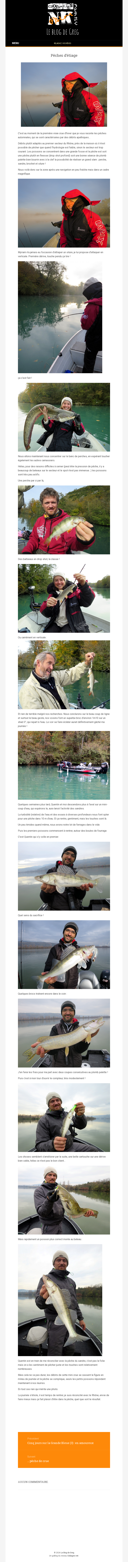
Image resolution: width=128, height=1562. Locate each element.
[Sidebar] (13, 43)
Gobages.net (72, 1556)
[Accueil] (63, 14)
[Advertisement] (64, 1523)
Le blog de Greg (67, 1553)
